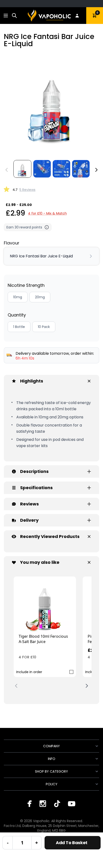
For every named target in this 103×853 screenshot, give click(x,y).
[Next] (96, 170)
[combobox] (14, 15)
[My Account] (77, 15)
